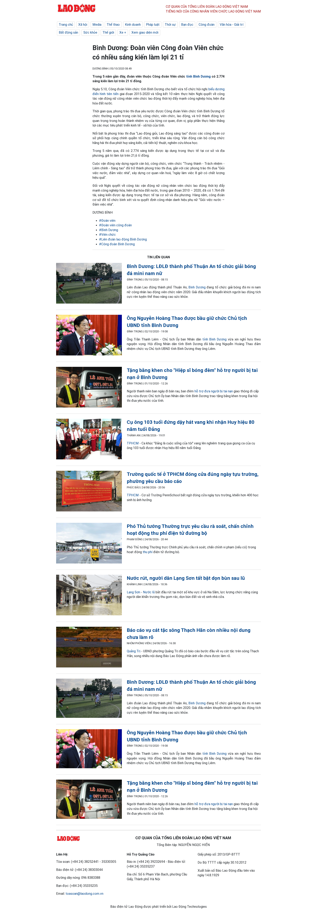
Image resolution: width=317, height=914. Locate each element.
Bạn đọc (187, 25)
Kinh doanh (133, 25)
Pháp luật (152, 25)
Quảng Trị (134, 651)
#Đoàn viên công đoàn (115, 225)
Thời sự (170, 25)
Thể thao (113, 25)
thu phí (147, 552)
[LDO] (89, 284)
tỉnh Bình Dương (198, 76)
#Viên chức (107, 235)
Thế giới (108, 32)
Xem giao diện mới (144, 32)
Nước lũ (149, 592)
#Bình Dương (108, 230)
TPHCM (133, 443)
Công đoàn (206, 25)
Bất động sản (68, 32)
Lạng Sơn (133, 592)
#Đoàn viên (107, 221)
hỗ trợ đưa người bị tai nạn (213, 391)
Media (96, 25)
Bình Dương (196, 287)
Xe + (122, 32)
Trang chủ (66, 25)
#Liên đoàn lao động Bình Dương (123, 239)
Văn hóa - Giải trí (231, 25)
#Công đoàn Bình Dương (117, 244)
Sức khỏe (90, 32)
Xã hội (82, 25)
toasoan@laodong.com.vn (84, 894)
